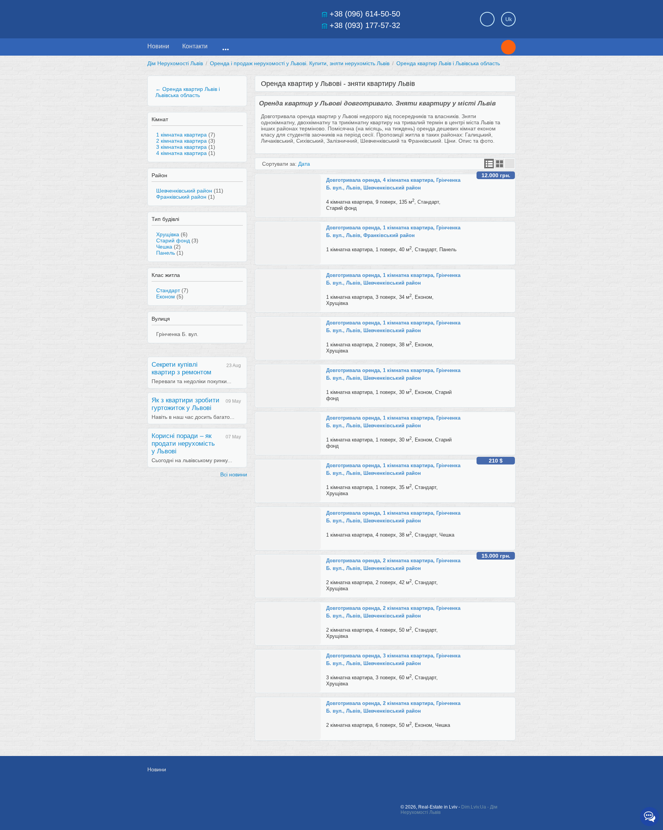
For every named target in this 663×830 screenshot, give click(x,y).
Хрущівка (167, 234)
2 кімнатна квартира (181, 141)
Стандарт (168, 290)
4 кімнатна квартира (181, 153)
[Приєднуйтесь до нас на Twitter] (449, 773)
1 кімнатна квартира (181, 135)
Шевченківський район (184, 191)
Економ (165, 296)
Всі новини (233, 474)
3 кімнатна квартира (181, 147)
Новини (158, 46)
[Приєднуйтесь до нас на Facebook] (432, 773)
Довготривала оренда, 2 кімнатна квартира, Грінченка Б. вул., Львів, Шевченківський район (393, 564)
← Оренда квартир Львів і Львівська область (187, 92)
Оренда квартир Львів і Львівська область (448, 63)
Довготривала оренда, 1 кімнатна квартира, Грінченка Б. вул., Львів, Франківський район (393, 231)
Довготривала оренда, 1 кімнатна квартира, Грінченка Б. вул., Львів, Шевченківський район (393, 279)
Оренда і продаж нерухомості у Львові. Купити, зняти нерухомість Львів (299, 63)
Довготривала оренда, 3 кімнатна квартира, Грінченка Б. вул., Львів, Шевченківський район (393, 659)
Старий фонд (173, 240)
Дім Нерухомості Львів (175, 63)
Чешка (164, 247)
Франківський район (181, 197)
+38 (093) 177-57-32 (365, 25)
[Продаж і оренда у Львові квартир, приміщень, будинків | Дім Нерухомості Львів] (201, 17)
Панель (165, 253)
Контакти (195, 46)
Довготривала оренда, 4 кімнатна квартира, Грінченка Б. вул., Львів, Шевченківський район (393, 184)
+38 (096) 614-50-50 (365, 14)
